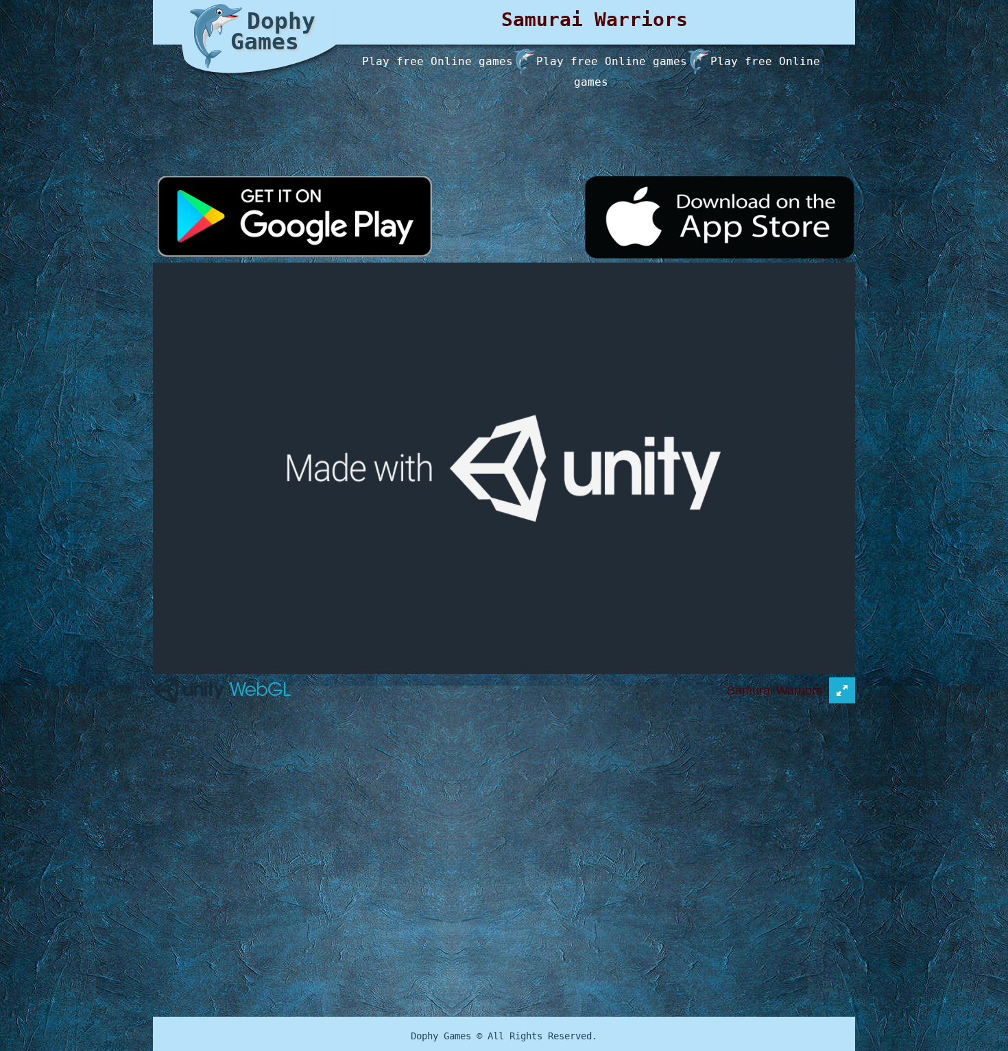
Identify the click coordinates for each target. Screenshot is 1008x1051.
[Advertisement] (498, 110)
